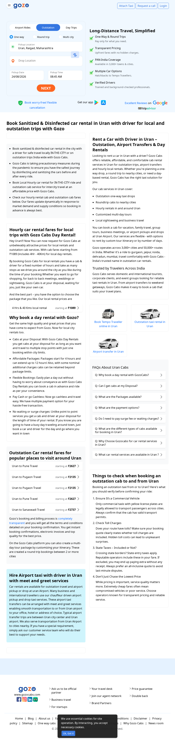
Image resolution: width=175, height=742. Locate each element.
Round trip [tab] (43, 37)
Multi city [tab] (68, 37)
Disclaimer (140, 718)
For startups (59, 707)
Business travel (61, 700)
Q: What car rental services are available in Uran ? (127, 454)
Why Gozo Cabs (133, 723)
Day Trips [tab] (71, 27)
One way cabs (47, 723)
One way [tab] (19, 37)
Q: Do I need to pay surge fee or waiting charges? (127, 418)
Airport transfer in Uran (108, 351)
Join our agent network (107, 696)
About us (44, 718)
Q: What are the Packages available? (118, 397)
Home (19, 718)
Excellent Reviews (136, 103)
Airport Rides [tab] (22, 27)
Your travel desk (102, 689)
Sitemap (27, 723)
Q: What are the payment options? (117, 408)
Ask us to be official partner (63, 690)
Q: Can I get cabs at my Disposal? (116, 386)
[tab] (21, 37)
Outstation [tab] (48, 27)
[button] (9, 6)
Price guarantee (142, 689)
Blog (31, 718)
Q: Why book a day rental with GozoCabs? (122, 375)
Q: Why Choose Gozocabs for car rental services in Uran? (126, 443)
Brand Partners (101, 703)
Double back (140, 696)
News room (156, 723)
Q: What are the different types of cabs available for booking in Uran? (126, 430)
